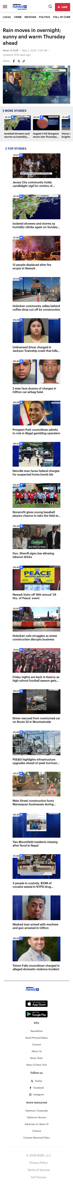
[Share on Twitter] (18, 61)
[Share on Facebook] (13, 61)
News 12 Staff (10, 50)
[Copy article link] (23, 61)
